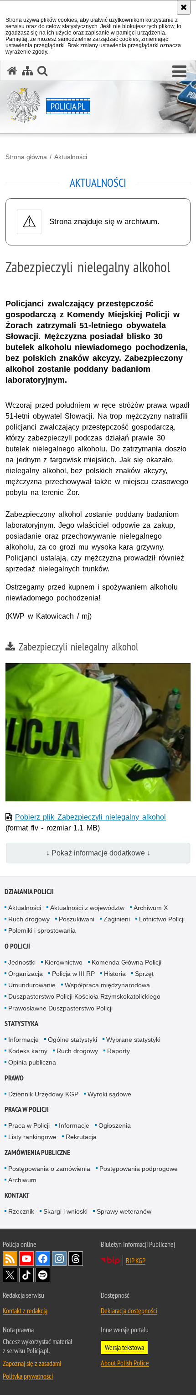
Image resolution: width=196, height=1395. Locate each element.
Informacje (23, 1039)
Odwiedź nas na (26, 1258)
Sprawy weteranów (124, 1211)
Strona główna (26, 156)
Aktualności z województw (87, 907)
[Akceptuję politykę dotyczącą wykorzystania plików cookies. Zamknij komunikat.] (184, 7)
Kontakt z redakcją (25, 1310)
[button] (179, 71)
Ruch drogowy (29, 919)
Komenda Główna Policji (126, 962)
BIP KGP (135, 1260)
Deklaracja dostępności (129, 1310)
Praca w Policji (27, 1109)
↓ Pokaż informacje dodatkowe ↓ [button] (98, 853)
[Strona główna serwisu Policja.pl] (12, 70)
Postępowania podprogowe (138, 1168)
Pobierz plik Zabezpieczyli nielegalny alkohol (90, 817)
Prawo (14, 1078)
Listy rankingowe (32, 1136)
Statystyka (21, 1023)
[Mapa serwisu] (27, 70)
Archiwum (22, 1180)
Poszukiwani (76, 919)
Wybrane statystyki (133, 1039)
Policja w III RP (73, 973)
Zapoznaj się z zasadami (32, 1363)
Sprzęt (144, 973)
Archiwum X (151, 907)
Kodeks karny (27, 1051)
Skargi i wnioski (65, 1211)
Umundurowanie (32, 985)
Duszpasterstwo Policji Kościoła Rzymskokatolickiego (84, 996)
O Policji (17, 946)
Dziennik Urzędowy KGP (43, 1094)
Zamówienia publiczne (37, 1152)
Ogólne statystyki (72, 1039)
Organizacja (25, 973)
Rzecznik (21, 1211)
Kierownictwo (64, 962)
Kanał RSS (10, 1258)
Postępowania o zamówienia (49, 1168)
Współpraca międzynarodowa (107, 985)
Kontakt (17, 1195)
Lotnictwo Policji (162, 919)
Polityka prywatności (28, 1375)
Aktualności (70, 156)
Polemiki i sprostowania (42, 930)
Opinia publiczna (32, 1062)
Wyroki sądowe (109, 1094)
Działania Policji (29, 891)
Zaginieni (116, 919)
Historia (115, 973)
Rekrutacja (81, 1136)
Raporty (118, 1051)
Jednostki (22, 962)
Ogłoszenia (114, 1125)
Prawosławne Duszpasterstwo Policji (60, 1008)
